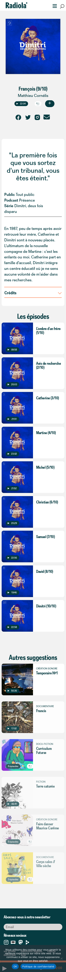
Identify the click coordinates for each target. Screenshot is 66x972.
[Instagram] (6, 941)
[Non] (61, 958)
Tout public (25, 194)
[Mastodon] (20, 942)
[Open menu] (53, 5)
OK (15, 966)
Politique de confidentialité (38, 966)
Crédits (10, 292)
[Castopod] (13, 941)
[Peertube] (27, 941)
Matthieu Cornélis (33, 95)
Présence (27, 200)
